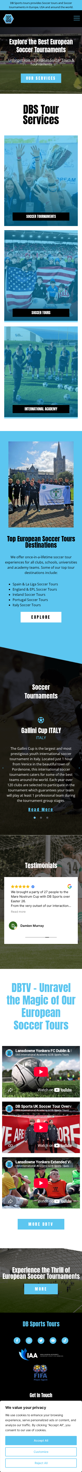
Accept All (41, 1440)
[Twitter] (41, 1340)
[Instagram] (29, 1340)
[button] (3, 768)
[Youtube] (53, 1340)
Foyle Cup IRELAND (41, 730)
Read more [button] (18, 911)
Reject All (41, 1463)
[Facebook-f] (17, 1340)
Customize (41, 1451)
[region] (41, 1436)
